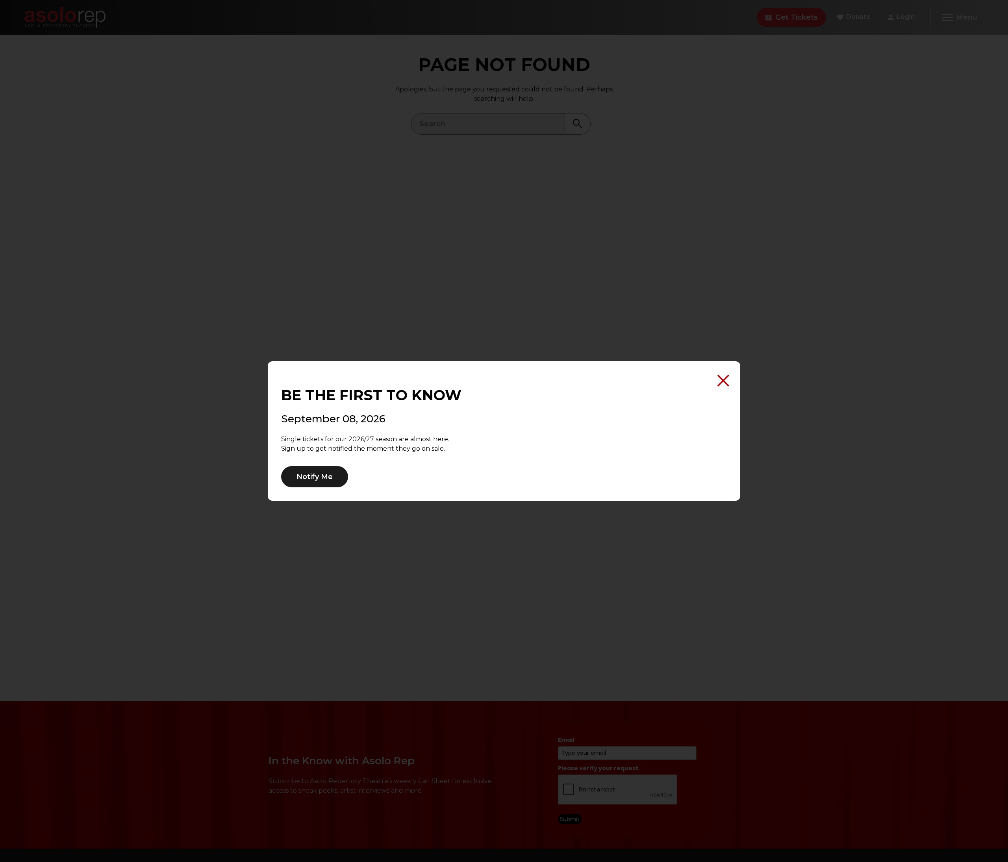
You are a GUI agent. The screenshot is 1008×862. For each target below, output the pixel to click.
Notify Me (314, 476)
